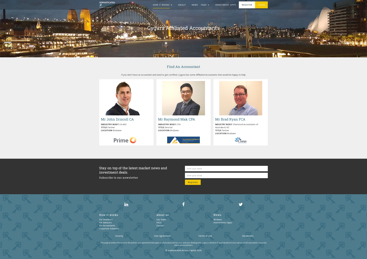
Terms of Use (205, 235)
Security (119, 235)
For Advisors (105, 222)
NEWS (195, 4)
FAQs (159, 222)
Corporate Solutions (109, 228)
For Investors (106, 219)
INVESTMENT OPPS (225, 4)
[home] (107, 4)
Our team (161, 219)
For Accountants (107, 225)
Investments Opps (222, 222)
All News (217, 219)
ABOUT (182, 4)
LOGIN (261, 4)
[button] (164, 4)
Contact (160, 225)
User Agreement (162, 235)
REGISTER (247, 4)
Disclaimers (247, 235)
